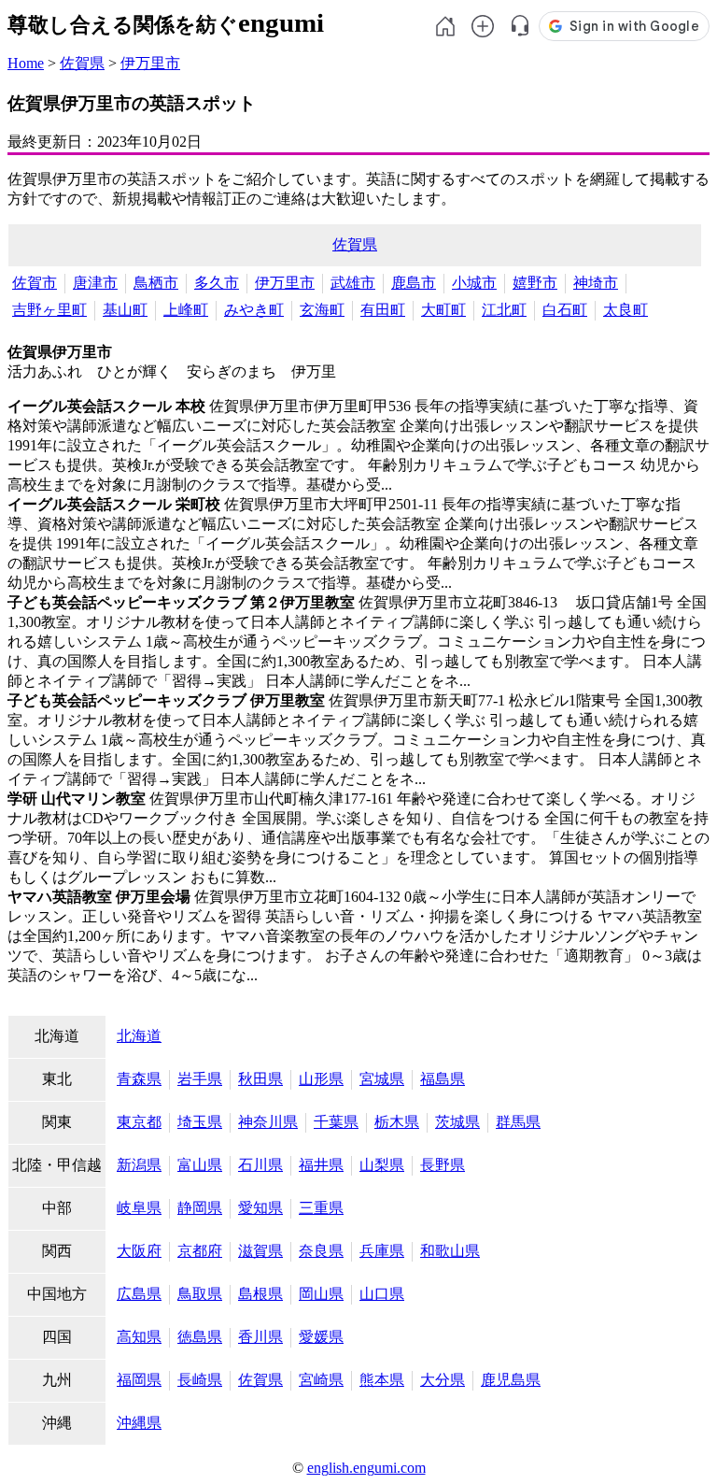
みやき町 (254, 310)
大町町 (443, 310)
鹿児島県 (511, 1380)
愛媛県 (321, 1337)
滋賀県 (260, 1251)
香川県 (260, 1337)
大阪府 (139, 1251)
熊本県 (381, 1380)
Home (25, 63)
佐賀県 (82, 63)
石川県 (260, 1165)
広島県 (139, 1294)
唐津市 (95, 283)
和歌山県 (450, 1251)
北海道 (139, 1036)
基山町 (125, 310)
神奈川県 (268, 1122)
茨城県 (457, 1122)
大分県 (442, 1380)
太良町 (625, 310)
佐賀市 (34, 283)
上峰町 (185, 310)
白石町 (564, 310)
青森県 (139, 1079)
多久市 (216, 283)
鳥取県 (199, 1294)
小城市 (474, 283)
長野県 (442, 1165)
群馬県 (518, 1122)
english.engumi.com (366, 1468)
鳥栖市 (156, 283)
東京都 (139, 1122)
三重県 (321, 1208)
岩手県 (199, 1079)
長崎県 (199, 1380)
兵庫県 (381, 1251)
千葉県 (336, 1122)
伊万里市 (150, 63)
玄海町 (322, 310)
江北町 (504, 310)
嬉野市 (535, 283)
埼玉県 (199, 1122)
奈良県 (321, 1251)
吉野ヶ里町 (49, 310)
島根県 (260, 1294)
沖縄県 (139, 1423)
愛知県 (260, 1208)
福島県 (442, 1079)
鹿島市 (413, 283)
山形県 (321, 1079)
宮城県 (381, 1079)
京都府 (199, 1251)
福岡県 (139, 1380)
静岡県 (199, 1208)
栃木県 (396, 1122)
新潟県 (139, 1165)
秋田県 (260, 1079)
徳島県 (199, 1337)
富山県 (199, 1165)
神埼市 (595, 283)
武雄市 (352, 283)
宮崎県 (321, 1380)
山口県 (381, 1294)
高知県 (139, 1337)
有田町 (382, 310)
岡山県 (321, 1294)
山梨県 (381, 1165)
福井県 (321, 1165)
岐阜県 (139, 1208)
